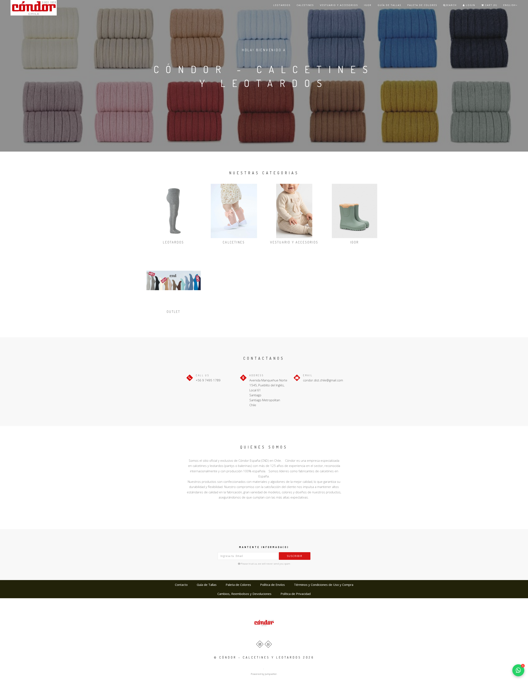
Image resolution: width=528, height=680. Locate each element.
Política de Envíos (272, 585)
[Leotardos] (173, 211)
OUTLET (173, 312)
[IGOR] (355, 211)
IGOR (367, 5)
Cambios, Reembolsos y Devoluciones (244, 594)
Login (470, 5)
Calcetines (305, 5)
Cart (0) (490, 5)
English (509, 5)
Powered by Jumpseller (264, 673)
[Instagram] (259, 644)
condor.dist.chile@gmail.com (323, 380)
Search (451, 5)
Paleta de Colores (422, 5)
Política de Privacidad (295, 594)
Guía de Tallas (389, 5)
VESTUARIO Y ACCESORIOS (339, 5)
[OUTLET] (173, 280)
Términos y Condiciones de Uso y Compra (323, 585)
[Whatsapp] (268, 644)
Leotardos (281, 5)
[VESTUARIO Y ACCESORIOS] (294, 211)
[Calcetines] (234, 211)
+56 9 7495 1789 (208, 380)
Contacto (181, 585)
